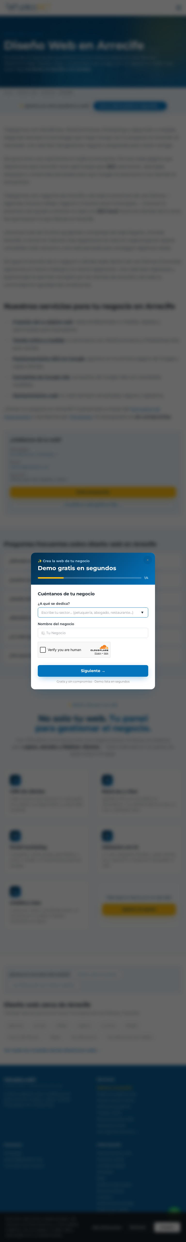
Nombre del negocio (56, 624)
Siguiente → (93, 670)
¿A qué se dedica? (54, 603)
